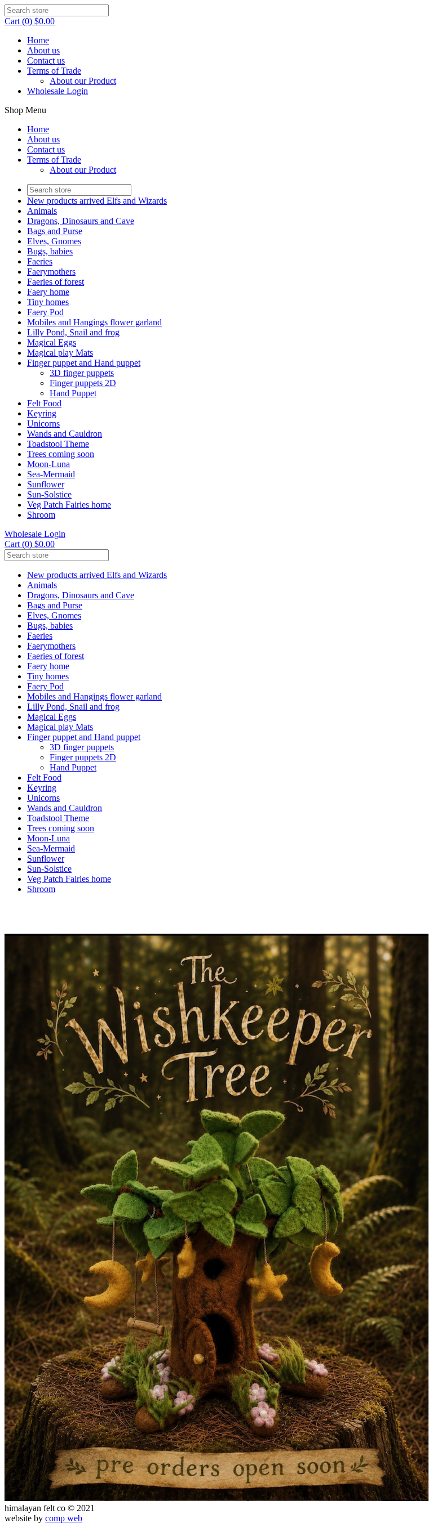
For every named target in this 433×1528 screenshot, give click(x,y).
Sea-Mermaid (51, 474)
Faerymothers (51, 271)
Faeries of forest (55, 281)
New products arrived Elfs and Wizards (97, 200)
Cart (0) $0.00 (30, 21)
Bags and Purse (54, 231)
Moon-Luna (48, 464)
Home (38, 40)
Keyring (41, 413)
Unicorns (43, 423)
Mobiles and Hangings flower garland (94, 322)
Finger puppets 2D (83, 383)
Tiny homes (48, 302)
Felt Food (44, 403)
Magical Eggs (51, 342)
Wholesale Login (57, 91)
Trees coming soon (60, 454)
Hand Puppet (73, 393)
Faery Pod (45, 312)
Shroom (41, 514)
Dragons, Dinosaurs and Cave (80, 221)
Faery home (48, 292)
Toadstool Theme (58, 444)
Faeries (39, 261)
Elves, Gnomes (54, 241)
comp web (63, 1518)
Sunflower (45, 484)
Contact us (46, 60)
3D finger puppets (82, 373)
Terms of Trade (54, 70)
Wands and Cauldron (64, 433)
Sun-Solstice (49, 494)
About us (43, 50)
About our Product (83, 81)
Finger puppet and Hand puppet (83, 363)
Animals (42, 211)
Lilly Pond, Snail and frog (73, 332)
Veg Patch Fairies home (69, 504)
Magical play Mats (60, 352)
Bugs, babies (50, 251)
